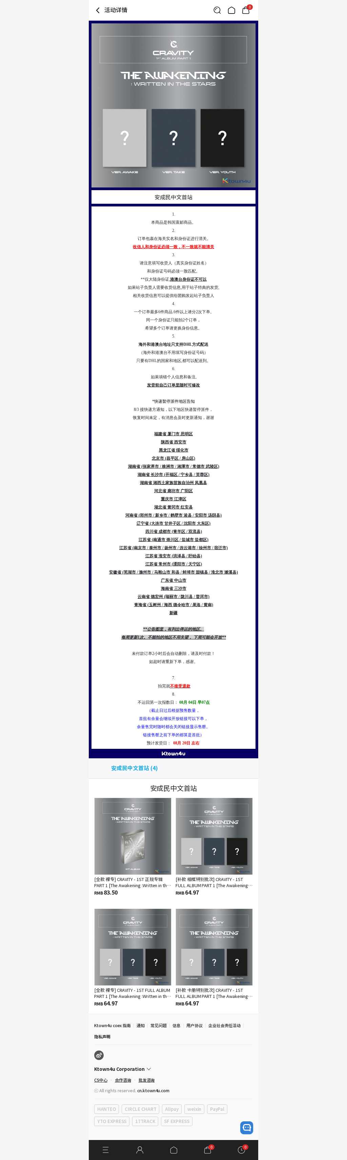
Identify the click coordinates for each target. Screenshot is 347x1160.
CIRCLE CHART (140, 1109)
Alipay (171, 1109)
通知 (141, 1025)
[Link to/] (231, 10)
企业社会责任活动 (224, 1025)
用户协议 (194, 1025)
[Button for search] (217, 10)
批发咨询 (147, 1080)
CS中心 (100, 1080)
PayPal (217, 1109)
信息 (176, 1025)
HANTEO (106, 1109)
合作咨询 (123, 1080)
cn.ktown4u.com (153, 1090)
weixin (194, 1109)
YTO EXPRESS (111, 1121)
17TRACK (145, 1121)
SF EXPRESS (176, 1121)
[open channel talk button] (246, 1127)
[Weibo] (99, 1055)
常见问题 (158, 1025)
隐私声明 (102, 1036)
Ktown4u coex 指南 (112, 1025)
